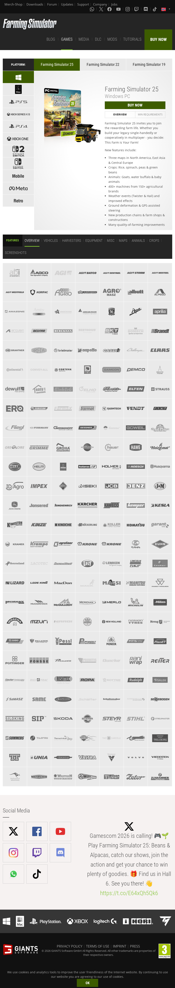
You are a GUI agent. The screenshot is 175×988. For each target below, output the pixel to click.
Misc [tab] (111, 240)
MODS (112, 39)
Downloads (34, 4)
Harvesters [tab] (71, 240)
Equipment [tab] (94, 240)
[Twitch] (137, 9)
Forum (52, 4)
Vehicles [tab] (51, 240)
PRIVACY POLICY (69, 946)
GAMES (67, 39)
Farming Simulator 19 (149, 64)
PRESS (135, 946)
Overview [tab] (120, 114)
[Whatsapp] (92, 9)
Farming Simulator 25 (57, 64)
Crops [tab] (154, 240)
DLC (98, 39)
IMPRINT (119, 946)
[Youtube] (118, 9)
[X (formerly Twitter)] (101, 9)
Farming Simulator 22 (103, 64)
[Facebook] (109, 9)
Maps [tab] (123, 240)
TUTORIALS (132, 39)
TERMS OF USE (97, 946)
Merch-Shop (13, 4)
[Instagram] (128, 9)
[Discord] (146, 9)
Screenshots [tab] (15, 253)
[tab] (15, 272)
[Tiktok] (155, 9)
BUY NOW (158, 39)
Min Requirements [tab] (150, 114)
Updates (67, 4)
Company (100, 4)
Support (83, 4)
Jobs (114, 4)
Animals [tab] (138, 240)
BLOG (51, 39)
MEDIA (84, 39)
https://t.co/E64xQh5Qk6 (129, 893)
